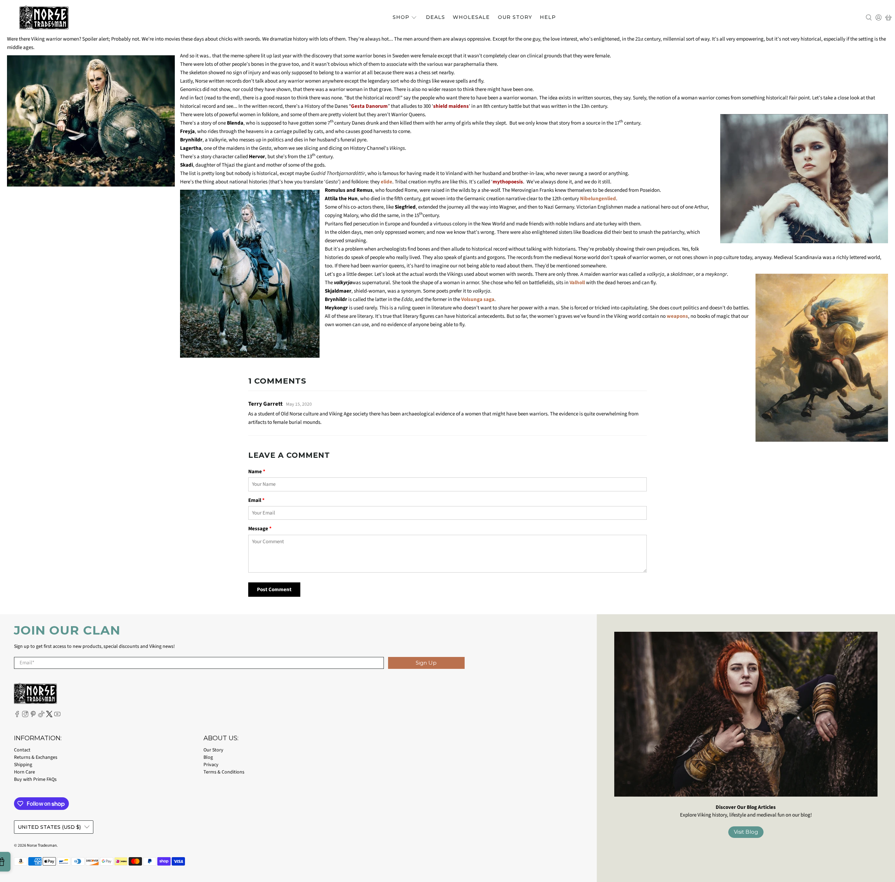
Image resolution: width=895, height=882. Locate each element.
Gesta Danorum (369, 106)
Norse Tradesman (42, 845)
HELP (548, 17)
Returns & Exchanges (35, 757)
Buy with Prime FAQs (35, 779)
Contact (22, 750)
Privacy (211, 764)
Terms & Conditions (223, 772)
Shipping (23, 764)
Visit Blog (746, 831)
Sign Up (426, 662)
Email (256, 500)
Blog (208, 757)
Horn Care (24, 772)
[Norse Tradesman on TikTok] (41, 715)
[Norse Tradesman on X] (49, 715)
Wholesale (471, 17)
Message (260, 528)
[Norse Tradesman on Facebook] (17, 715)
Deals (435, 17)
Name (256, 471)
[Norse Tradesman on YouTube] (57, 715)
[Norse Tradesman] (44, 17)
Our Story (515, 17)
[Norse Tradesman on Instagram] (25, 715)
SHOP (401, 17)
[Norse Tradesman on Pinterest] (33, 715)
